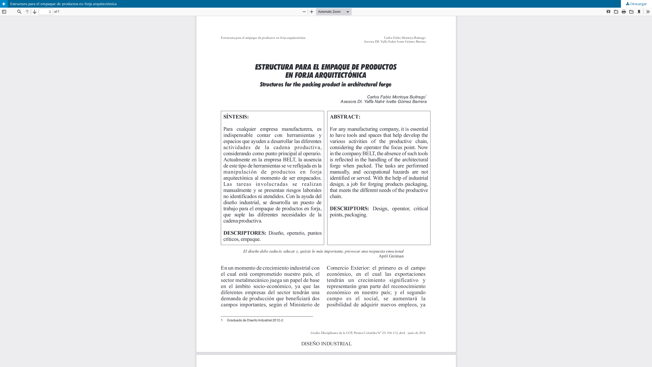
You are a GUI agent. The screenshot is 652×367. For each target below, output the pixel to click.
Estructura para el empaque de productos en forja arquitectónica (63, 4)
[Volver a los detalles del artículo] (4, 4)
